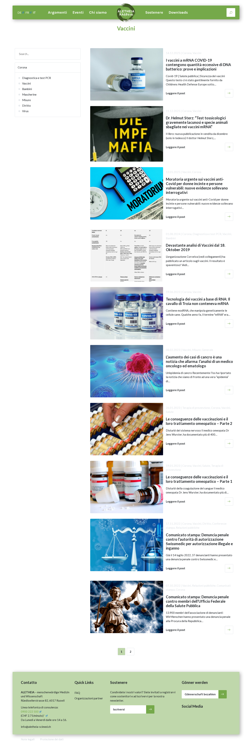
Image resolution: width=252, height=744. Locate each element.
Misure (26, 100)
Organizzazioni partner (89, 698)
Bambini (27, 89)
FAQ (77, 692)
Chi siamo (98, 12)
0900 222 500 (30, 711)
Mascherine (29, 94)
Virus (25, 111)
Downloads (178, 12)
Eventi (78, 12)
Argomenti (57, 12)
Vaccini (26, 83)
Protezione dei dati (51, 739)
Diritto (26, 105)
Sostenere (154, 12)
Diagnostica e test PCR (36, 78)
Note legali (27, 739)
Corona (22, 67)
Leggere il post (175, 93)
